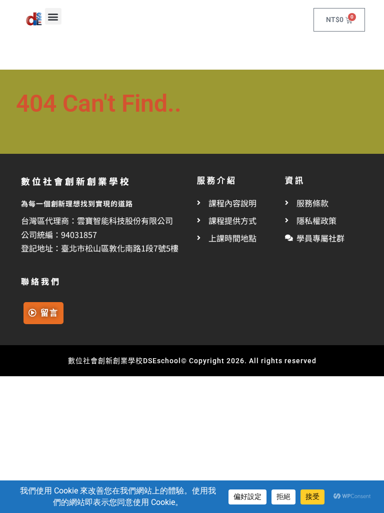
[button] (53, 16)
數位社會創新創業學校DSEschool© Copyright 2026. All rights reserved (192, 361)
